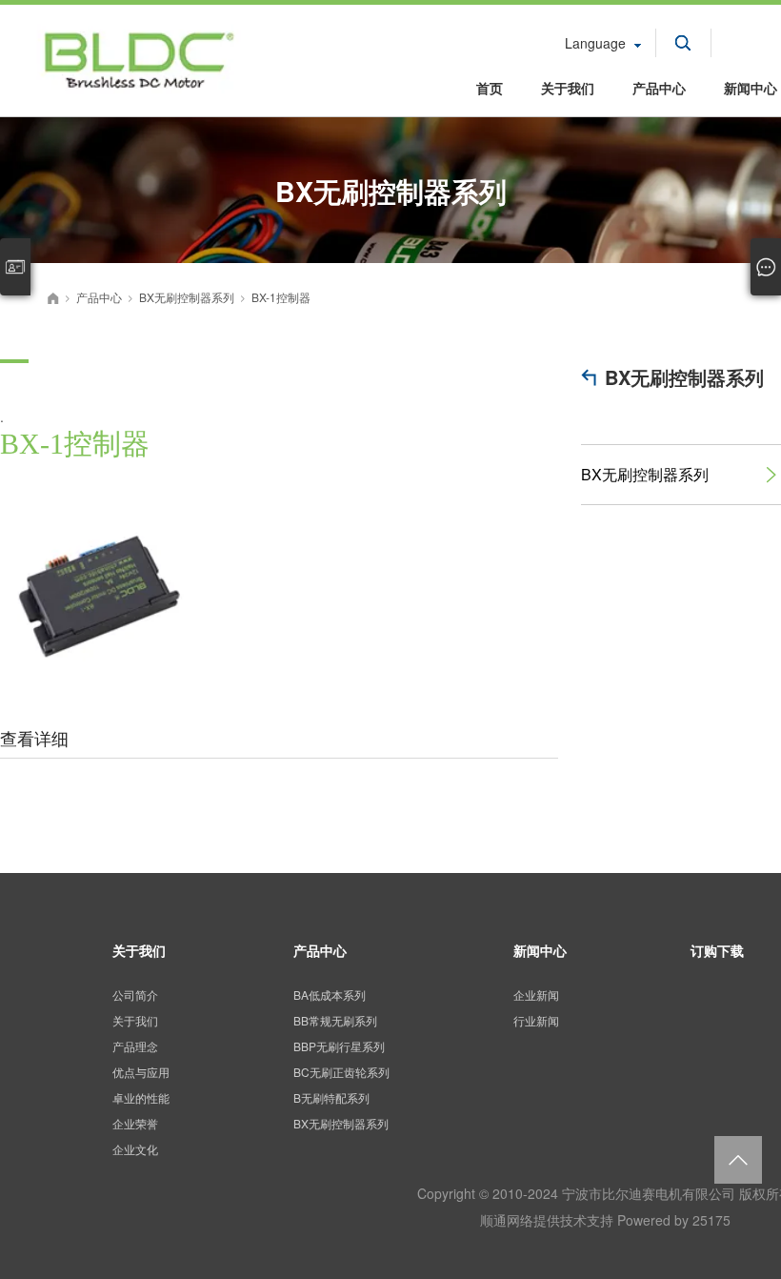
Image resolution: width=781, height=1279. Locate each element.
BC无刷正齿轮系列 (341, 1072)
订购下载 (717, 950)
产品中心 (659, 87)
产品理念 (135, 1046)
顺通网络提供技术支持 (546, 1219)
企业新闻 (536, 994)
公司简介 (135, 994)
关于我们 (567, 87)
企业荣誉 (135, 1123)
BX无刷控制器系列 (684, 377)
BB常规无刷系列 (335, 1020)
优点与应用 (141, 1072)
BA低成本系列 (329, 994)
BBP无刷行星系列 (339, 1046)
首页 (489, 87)
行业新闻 (536, 1020)
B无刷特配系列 (331, 1097)
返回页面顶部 (738, 1160)
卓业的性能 (141, 1097)
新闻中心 (540, 950)
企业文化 (135, 1149)
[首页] (53, 298)
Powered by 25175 (674, 1219)
